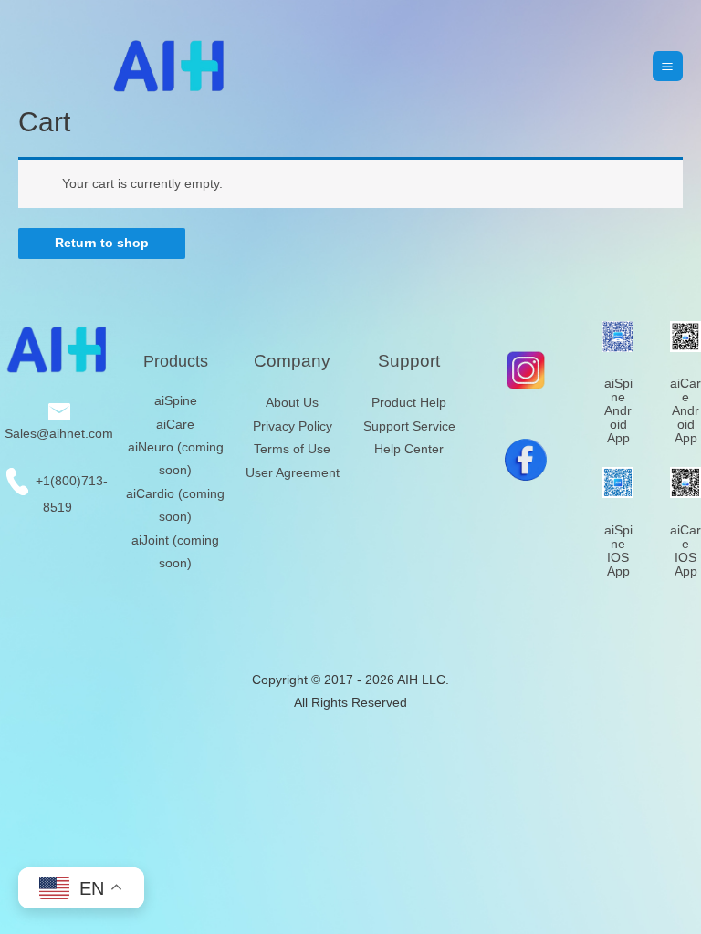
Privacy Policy (292, 426)
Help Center (409, 449)
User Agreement (293, 473)
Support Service (409, 426)
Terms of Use (292, 449)
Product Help (408, 403)
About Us (292, 403)
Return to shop (102, 243)
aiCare (175, 424)
